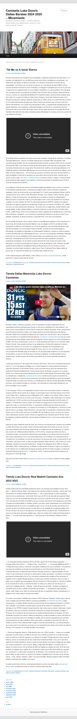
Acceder (8, 704)
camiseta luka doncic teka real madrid (40, 262)
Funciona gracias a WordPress (38, 712)
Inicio (8, 56)
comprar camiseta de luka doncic (56, 465)
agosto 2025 (9, 682)
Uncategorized (17, 262)
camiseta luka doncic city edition (38, 671)
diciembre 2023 (10, 688)
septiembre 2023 (11, 693)
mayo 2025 (9, 684)
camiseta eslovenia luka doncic (38, 465)
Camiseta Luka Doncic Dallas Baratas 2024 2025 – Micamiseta (24, 14)
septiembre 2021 (11, 695)
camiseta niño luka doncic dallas (60, 262)
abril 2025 (9, 686)
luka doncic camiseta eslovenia (31, 178)
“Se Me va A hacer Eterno (21, 69)
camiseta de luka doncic (34, 376)
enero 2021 (9, 697)
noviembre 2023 (11, 691)
